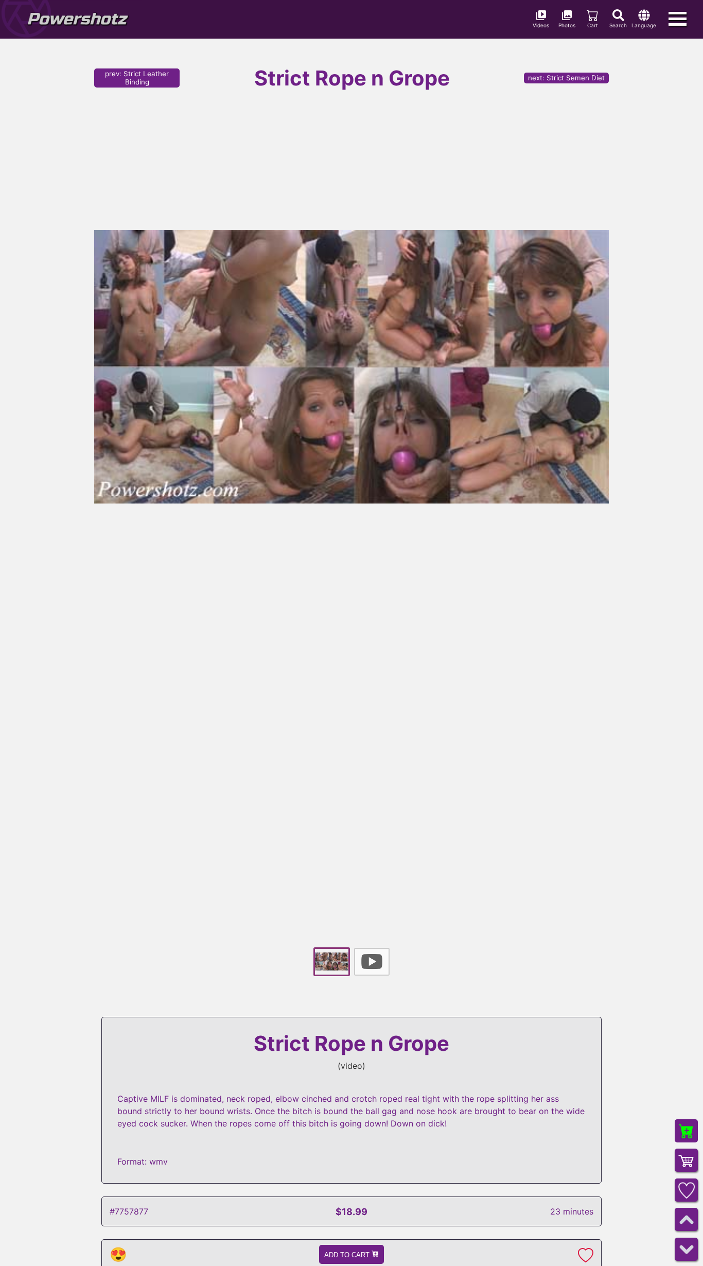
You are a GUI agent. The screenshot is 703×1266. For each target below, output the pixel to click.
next (566, 78)
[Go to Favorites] (686, 1190)
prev (137, 78)
